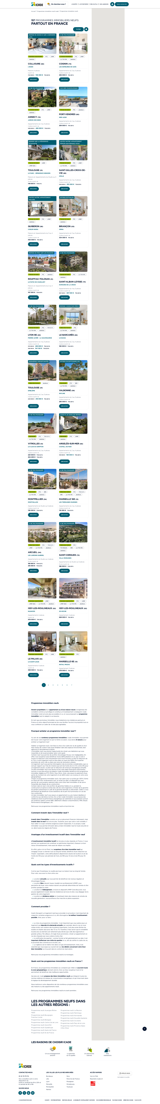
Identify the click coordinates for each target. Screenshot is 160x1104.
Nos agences (104, 4)
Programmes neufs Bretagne (41, 1020)
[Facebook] (20, 1093)
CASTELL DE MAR (65, 446)
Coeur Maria (33, 229)
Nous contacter (122, 4)
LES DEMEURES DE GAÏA (67, 67)
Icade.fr (47, 1100)
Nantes (48, 1089)
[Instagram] (33, 1093)
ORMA (61, 229)
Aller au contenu (6, 1)
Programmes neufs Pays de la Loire (73, 1023)
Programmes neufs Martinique (71, 1013)
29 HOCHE (62, 611)
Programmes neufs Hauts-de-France (43, 1030)
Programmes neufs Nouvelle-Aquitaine (74, 1018)
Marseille (49, 1084)
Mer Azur (63, 117)
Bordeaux (49, 1076)
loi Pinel (47, 849)
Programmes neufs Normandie (71, 1015)
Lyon (47, 1081)
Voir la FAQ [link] (94, 1076)
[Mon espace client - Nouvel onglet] (112, 4)
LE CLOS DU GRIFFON (35, 446)
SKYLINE (62, 393)
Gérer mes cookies (128, 1100)
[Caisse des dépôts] (95, 1090)
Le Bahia (62, 338)
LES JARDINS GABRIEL (36, 555)
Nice (68, 1076)
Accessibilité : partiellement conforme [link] (84, 1100)
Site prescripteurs (56, 1100)
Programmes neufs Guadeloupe (42, 1027)
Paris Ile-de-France (73, 1079)
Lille (47, 1079)
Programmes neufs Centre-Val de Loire (44, 1022)
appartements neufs (52, 986)
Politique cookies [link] (117, 1100)
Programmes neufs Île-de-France (42, 1033)
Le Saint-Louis (33, 662)
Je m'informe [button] (83, 4)
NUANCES (31, 611)
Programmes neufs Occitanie (71, 1021)
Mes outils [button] (94, 4)
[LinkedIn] (28, 1093)
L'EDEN (30, 67)
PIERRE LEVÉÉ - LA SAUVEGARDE (40, 338)
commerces (47, 942)
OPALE (61, 176)
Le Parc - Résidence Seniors (39, 173)
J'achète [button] (74, 4)
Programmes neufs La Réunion (71, 1010)
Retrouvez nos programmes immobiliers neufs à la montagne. (52, 955)
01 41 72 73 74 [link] (24, 1076)
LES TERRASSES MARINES (68, 502)
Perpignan (70, 1081)
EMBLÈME (31, 390)
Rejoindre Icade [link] (95, 1079)
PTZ (48, 773)
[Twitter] (24, 1093)
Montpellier (50, 1087)
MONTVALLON (33, 502)
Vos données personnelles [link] (103, 1100)
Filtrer (78, 29)
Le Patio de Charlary (36, 282)
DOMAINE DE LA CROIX (67, 285)
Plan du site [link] (138, 1100)
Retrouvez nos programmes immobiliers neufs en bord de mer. (52, 806)
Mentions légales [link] (67, 1100)
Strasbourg (70, 1084)
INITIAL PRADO (64, 664)
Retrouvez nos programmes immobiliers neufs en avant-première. (53, 990)
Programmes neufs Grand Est (41, 1025)
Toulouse (70, 1087)
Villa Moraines (65, 558)
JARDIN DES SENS (34, 120)
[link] (37, 4)
